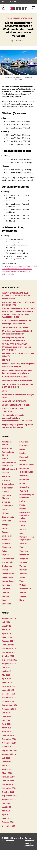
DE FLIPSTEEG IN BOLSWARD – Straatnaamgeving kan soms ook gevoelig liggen (16, 347)
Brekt (10, 838)
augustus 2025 (9, 664)
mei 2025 (6, 675)
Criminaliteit (7, 488)
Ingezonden (7, 577)
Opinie (22, 483)
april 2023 (6, 769)
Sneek (22, 525)
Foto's (4, 551)
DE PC (4, 391)
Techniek (23, 551)
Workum (23, 596)
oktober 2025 (8, 656)
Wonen (22, 592)
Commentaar (8, 484)
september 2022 (9, 796)
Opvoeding (24, 487)
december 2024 (9, 694)
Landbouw (6, 604)
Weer (30, 18)
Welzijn (22, 585)
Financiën (6, 547)
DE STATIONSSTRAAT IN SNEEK (15, 405)
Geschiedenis (8, 558)
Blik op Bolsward (9, 469)
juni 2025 (6, 671)
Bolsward (6, 476)
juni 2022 (6, 807)
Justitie (5, 592)
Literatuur (23, 446)
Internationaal (8, 581)
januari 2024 (8, 735)
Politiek (22, 509)
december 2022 (9, 784)
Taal (21, 547)
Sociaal (22, 529)
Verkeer (23, 566)
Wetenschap (25, 589)
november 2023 (9, 743)
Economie (6, 521)
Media (22, 449)
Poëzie (22, 501)
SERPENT (6, 360)
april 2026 (6, 633)
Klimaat (5, 596)
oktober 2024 (8, 701)
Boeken (5, 473)
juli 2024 (6, 713)
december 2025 (9, 648)
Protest (22, 522)
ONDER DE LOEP (26, 472)
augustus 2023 (9, 754)
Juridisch (6, 589)
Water (24, 18)
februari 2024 (8, 731)
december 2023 (9, 739)
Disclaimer (29, 841)
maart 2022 (7, 818)
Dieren (5, 509)
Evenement (7, 536)
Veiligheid (23, 558)
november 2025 (9, 652)
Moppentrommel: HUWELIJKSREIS (17, 380)
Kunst (4, 600)
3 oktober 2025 (19, 41)
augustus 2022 (9, 799)
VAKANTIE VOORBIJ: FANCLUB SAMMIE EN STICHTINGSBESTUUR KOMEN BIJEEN (17, 296)
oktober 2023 (8, 747)
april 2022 (6, 814)
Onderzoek (24, 479)
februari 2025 (8, 686)
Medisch (23, 453)
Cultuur (5, 492)
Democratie (7, 506)
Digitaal (5, 513)
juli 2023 (6, 758)
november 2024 (9, 698)
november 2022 (9, 788)
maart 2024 (7, 728)
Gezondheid (7, 562)
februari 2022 (8, 822)
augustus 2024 (9, 709)
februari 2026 (8, 641)
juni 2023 (6, 762)
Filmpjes (6, 540)
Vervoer (16, 18)
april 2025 (6, 679)
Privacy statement (29, 844)
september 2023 (9, 750)
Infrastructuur (8, 574)
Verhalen (23, 562)
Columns (6, 480)
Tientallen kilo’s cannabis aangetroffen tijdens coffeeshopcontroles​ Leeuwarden (17, 418)
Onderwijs (24, 476)
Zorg (21, 600)
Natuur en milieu (26, 464)
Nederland (24, 468)
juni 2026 (6, 626)
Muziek (22, 461)
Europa (5, 532)
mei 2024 (6, 720)
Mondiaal (23, 457)
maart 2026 (7, 637)
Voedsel (23, 574)
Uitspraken (24, 555)
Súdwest (23, 543)
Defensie (6, 502)
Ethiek (5, 528)
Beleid (5, 459)
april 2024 (6, 724)
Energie (5, 524)
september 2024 (9, 705)
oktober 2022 (8, 792)
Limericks (23, 442)
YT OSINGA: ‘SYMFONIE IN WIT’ (15, 377)
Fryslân (8, 18)
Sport (21, 533)
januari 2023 (8, 781)
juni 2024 (6, 716)
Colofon (27, 838)
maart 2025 (7, 682)
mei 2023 (6, 765)
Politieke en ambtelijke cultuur (24, 515)
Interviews (6, 585)
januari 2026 (8, 645)
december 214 (8, 826)
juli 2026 (6, 622)
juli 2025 (6, 667)
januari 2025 (8, 690)
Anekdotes (7, 448)
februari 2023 (8, 777)
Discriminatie (8, 517)
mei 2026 (6, 630)
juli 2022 (6, 803)
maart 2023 (7, 773)
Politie (22, 505)
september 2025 (9, 660)
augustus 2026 (9, 618)
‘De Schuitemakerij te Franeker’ (15, 327)
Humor (5, 570)
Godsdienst (7, 566)
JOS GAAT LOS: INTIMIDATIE (14, 401)
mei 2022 (6, 811)
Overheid (23, 491)
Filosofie (6, 543)
